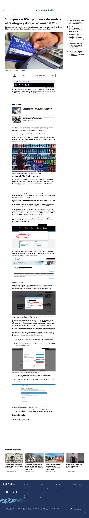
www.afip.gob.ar (22, 209)
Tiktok (10, 492)
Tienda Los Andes (60, 488)
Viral (41, 496)
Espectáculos (27, 498)
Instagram (7, 492)
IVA (19, 419)
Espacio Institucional (45, 498)
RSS (73, 488)
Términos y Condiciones (77, 484)
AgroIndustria (43, 492)
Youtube (16, 492)
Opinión (42, 486)
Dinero (23, 419)
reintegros (33, 136)
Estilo (41, 490)
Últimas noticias (28, 486)
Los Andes (7, 15)
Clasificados (59, 490)
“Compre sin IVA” (49, 89)
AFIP (28, 419)
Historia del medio (76, 490)
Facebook (4, 492)
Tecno (41, 494)
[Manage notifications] (86, 512)
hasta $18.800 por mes (39, 181)
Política (26, 488)
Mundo (41, 484)
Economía (14, 15)
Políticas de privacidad (77, 486)
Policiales (26, 494)
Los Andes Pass (59, 486)
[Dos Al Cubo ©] (76, 510)
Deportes (26, 496)
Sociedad (26, 492)
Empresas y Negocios (45, 488)
